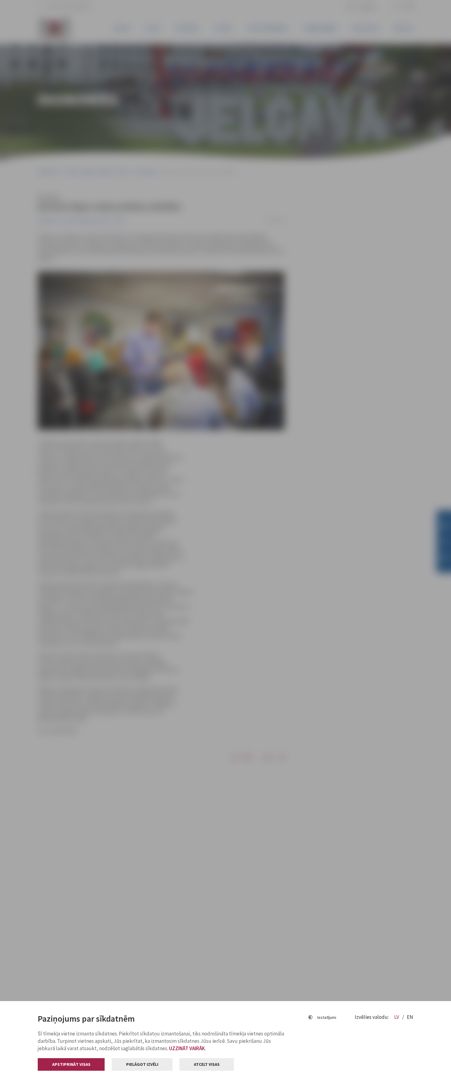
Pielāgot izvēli (142, 1064)
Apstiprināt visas (71, 1064)
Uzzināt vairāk (187, 1048)
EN (410, 1017)
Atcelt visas (207, 1064)
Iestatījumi (326, 1017)
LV (397, 1017)
